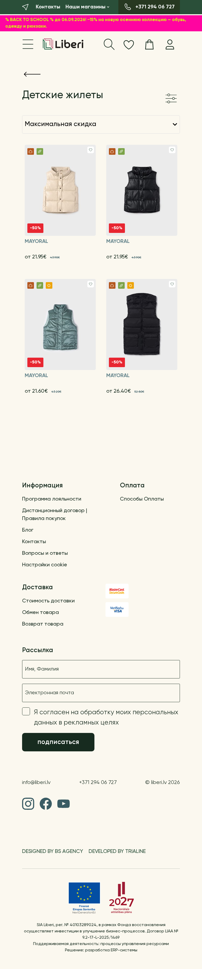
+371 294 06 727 (98, 782)
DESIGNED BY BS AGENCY (52, 851)
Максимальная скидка (60, 124)
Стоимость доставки (48, 601)
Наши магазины (85, 7)
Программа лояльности (51, 499)
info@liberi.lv (36, 782)
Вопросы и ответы (45, 553)
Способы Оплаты (142, 499)
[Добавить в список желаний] (90, 150)
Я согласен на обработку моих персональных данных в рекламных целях (106, 717)
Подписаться (58, 742)
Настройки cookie (44, 565)
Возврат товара (42, 624)
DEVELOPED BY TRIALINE (117, 851)
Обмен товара (40, 612)
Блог (27, 530)
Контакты (34, 542)
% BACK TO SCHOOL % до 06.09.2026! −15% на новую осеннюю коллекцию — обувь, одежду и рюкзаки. (95, 23)
